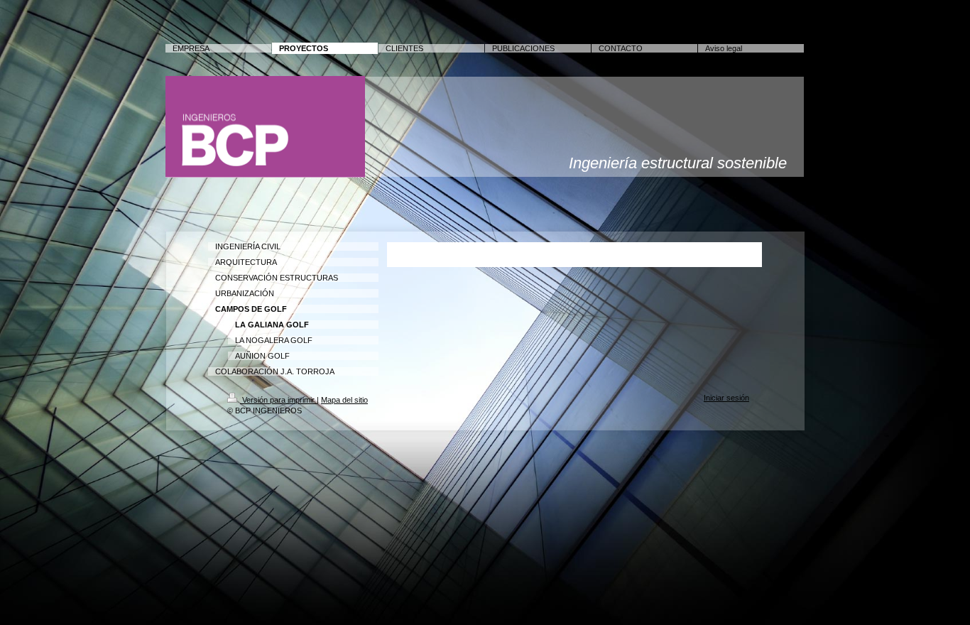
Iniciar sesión (726, 397)
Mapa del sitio (344, 400)
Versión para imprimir (278, 400)
